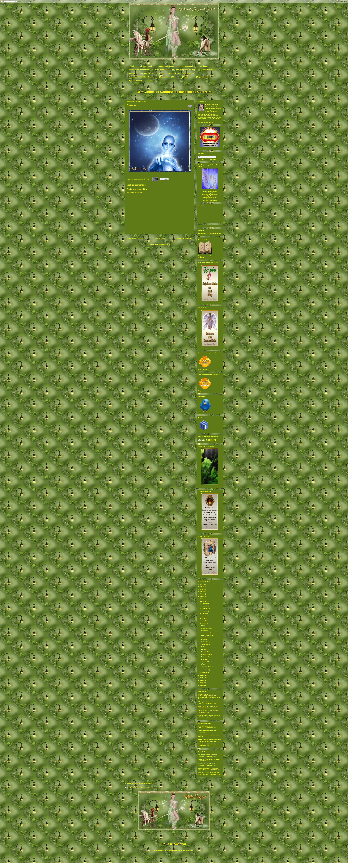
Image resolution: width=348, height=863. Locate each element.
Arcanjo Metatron (206, 661)
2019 (201, 596)
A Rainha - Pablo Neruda (205, 759)
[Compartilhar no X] (164, 179)
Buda (203, 625)
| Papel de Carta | (202, 77)
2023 (201, 586)
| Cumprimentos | (207, 70)
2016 (201, 675)
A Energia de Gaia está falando (207, 702)
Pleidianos (204, 647)
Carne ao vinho (203, 735)
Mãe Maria (204, 630)
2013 (201, 683)
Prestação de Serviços (165, 66)
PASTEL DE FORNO (204, 744)
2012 (201, 685)
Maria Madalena (206, 652)
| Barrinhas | (203, 66)
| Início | (131, 66)
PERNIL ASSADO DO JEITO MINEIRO (209, 739)
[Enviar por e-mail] (161, 179)
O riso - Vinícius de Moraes (206, 763)
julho (203, 613)
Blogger (191, 850)
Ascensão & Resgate (207, 666)
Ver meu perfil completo (205, 122)
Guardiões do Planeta (208, 633)
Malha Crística (205, 657)
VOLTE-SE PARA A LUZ (205, 711)
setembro (205, 608)
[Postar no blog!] (162, 179)
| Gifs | (161, 73)
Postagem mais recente (135, 238)
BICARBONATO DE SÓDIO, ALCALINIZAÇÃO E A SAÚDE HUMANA (207, 696)
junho (204, 616)
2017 (201, 601)
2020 (201, 594)
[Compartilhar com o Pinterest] (168, 179)
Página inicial (160, 238)
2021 (201, 591)
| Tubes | (150, 80)
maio (203, 618)
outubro (204, 606)
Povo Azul (204, 659)
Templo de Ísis (205, 644)
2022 (201, 589)
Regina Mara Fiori (139, 179)
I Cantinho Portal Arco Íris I (138, 70)
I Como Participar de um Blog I (184, 70)
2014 (201, 680)
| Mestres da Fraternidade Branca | (141, 77)
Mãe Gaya (204, 639)
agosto (204, 611)
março (204, 623)
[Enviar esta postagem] (155, 179)
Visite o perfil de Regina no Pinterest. (209, 233)
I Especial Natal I (147, 73)
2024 (201, 584)
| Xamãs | (162, 77)
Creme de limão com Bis (205, 730)
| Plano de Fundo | (135, 80)
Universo (204, 649)
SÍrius (203, 664)
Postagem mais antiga (184, 238)
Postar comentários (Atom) (162, 244)
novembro (205, 603)
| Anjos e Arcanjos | (186, 66)
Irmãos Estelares (206, 628)
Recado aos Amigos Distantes (207, 754)
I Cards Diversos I (160, 70)
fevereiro (205, 670)
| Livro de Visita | (145, 66)
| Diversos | (132, 73)
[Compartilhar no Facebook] (166, 179)
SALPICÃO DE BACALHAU (206, 726)
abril (203, 621)
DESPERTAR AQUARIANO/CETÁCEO (209, 715)
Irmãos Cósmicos (206, 642)
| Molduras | (186, 77)
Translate (213, 159)
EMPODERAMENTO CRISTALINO (208, 706)
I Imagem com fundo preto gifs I (181, 73)
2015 (201, 678)
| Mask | (174, 77)
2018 (201, 599)
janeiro (204, 672)
